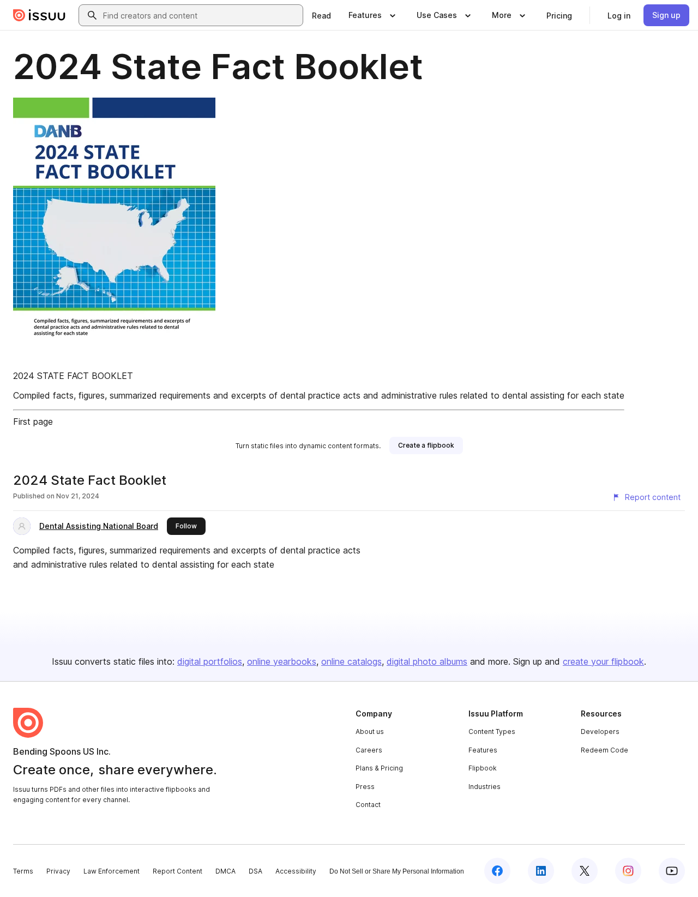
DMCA (225, 871)
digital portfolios (209, 661)
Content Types (491, 731)
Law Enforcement (111, 871)
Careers (369, 750)
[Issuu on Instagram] (628, 871)
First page (33, 421)
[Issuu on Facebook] (497, 871)
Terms (23, 871)
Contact (368, 804)
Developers (600, 731)
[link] (321, 15)
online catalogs (351, 661)
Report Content (177, 871)
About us (370, 731)
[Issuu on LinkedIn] (541, 871)
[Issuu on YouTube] (672, 871)
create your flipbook (603, 661)
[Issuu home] (39, 15)
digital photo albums (427, 661)
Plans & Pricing (379, 768)
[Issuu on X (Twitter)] (584, 871)
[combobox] (200, 15)
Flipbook (482, 768)
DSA (255, 871)
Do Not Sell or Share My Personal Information (396, 871)
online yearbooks (281, 661)
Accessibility (295, 871)
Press (365, 786)
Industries (484, 786)
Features (482, 750)
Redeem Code (604, 750)
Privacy (58, 871)
